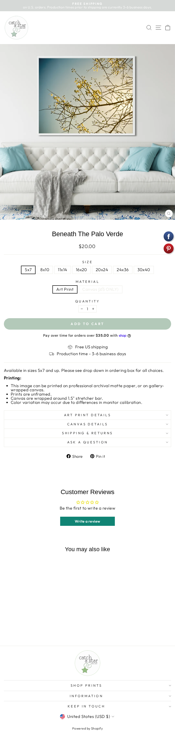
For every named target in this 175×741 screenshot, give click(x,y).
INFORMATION (86, 696)
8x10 (44, 269)
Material (87, 281)
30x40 (143, 269)
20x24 (102, 269)
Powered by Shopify (87, 728)
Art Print (65, 289)
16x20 (81, 269)
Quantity (87, 301)
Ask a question (87, 442)
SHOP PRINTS (86, 685)
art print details (87, 415)
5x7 (28, 269)
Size (87, 262)
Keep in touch (86, 706)
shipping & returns (87, 433)
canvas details (87, 424)
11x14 (62, 269)
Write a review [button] (87, 521)
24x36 (123, 269)
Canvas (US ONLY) (100, 289)
